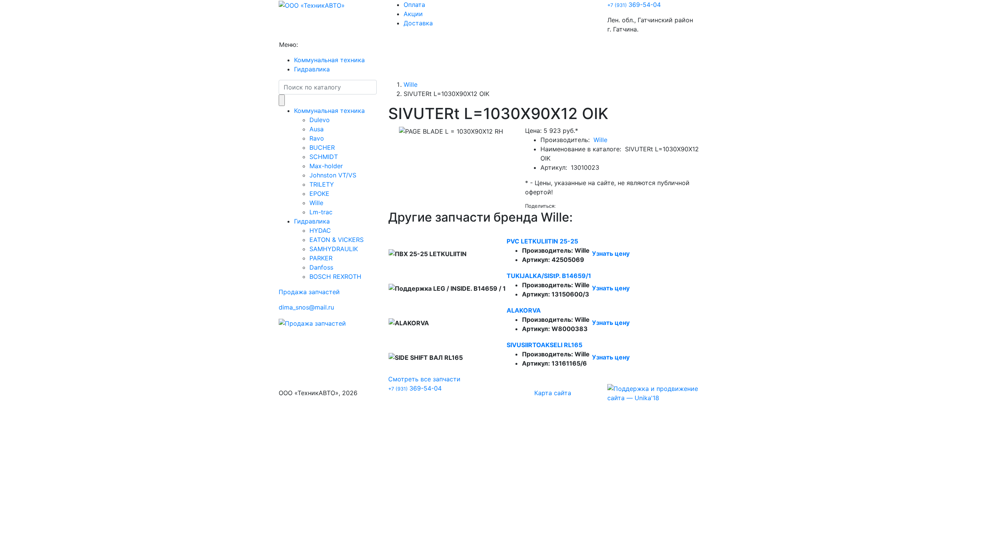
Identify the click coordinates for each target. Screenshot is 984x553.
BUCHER (322, 147)
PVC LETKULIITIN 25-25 (542, 241)
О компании (319, 44)
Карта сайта (552, 393)
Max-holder (326, 166)
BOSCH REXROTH (335, 276)
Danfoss (321, 267)
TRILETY (321, 184)
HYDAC (320, 230)
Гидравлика (312, 69)
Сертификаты (445, 44)
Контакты (486, 44)
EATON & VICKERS (336, 239)
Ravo (316, 138)
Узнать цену (611, 253)
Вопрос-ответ (397, 44)
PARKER (320, 258)
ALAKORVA (524, 310)
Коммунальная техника (329, 60)
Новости (357, 44)
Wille (316, 203)
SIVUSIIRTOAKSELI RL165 (544, 345)
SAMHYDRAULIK (333, 249)
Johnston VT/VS (332, 175)
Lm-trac (320, 212)
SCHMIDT (323, 157)
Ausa (316, 129)
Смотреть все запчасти (424, 379)
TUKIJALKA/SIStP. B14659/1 (549, 276)
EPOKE (319, 193)
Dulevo (319, 120)
